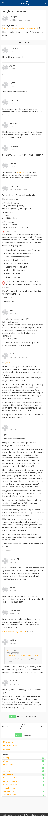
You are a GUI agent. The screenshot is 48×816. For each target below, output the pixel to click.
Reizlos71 (14, 681)
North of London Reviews (11, 778)
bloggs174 (14, 559)
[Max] (5, 312)
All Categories (7, 758)
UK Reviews (6, 771)
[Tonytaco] (5, 50)
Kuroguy (13, 16)
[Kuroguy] (5, 19)
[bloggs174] (5, 561)
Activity (7, 749)
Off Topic (6, 761)
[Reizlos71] (5, 683)
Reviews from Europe (10, 795)
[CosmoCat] (5, 102)
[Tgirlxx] (5, 356)
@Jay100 (20, 172)
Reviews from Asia (9, 788)
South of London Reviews (11, 781)
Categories (9, 742)
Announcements (8, 764)
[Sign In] (45, 2)
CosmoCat (14, 100)
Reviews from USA (9, 791)
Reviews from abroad (10, 785)
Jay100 (12, 65)
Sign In (12, 716)
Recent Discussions (11, 746)
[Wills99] (5, 165)
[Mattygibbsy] (5, 642)
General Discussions (9, 768)
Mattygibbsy (15, 640)
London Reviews (24, 20)
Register (24, 716)
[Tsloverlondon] (5, 612)
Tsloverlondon (16, 610)
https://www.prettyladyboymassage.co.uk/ (20, 28)
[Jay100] (5, 68)
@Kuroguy (10, 650)
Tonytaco (14, 48)
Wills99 (13, 163)
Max (11, 310)
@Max (7, 362)
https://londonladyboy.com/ (14, 631)
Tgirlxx (12, 354)
